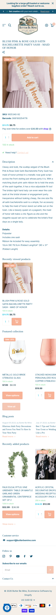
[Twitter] (31, 556)
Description (8, 161)
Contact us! (22, 152)
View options (12, 395)
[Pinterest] (11, 556)
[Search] (9, 25)
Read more (44, 11)
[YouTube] (17, 556)
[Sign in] (46, 25)
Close (52, 3)
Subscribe (50, 570)
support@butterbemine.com (21, 540)
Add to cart (32, 137)
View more (8, 524)
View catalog (4, 25)
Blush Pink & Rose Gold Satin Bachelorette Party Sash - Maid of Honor (17, 303)
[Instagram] (3, 556)
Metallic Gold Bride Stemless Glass (13, 376)
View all (11, 406)
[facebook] (24, 556)
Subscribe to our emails (14, 563)
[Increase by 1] (9, 135)
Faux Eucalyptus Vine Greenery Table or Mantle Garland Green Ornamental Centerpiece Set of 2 (17, 493)
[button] (3, 11)
